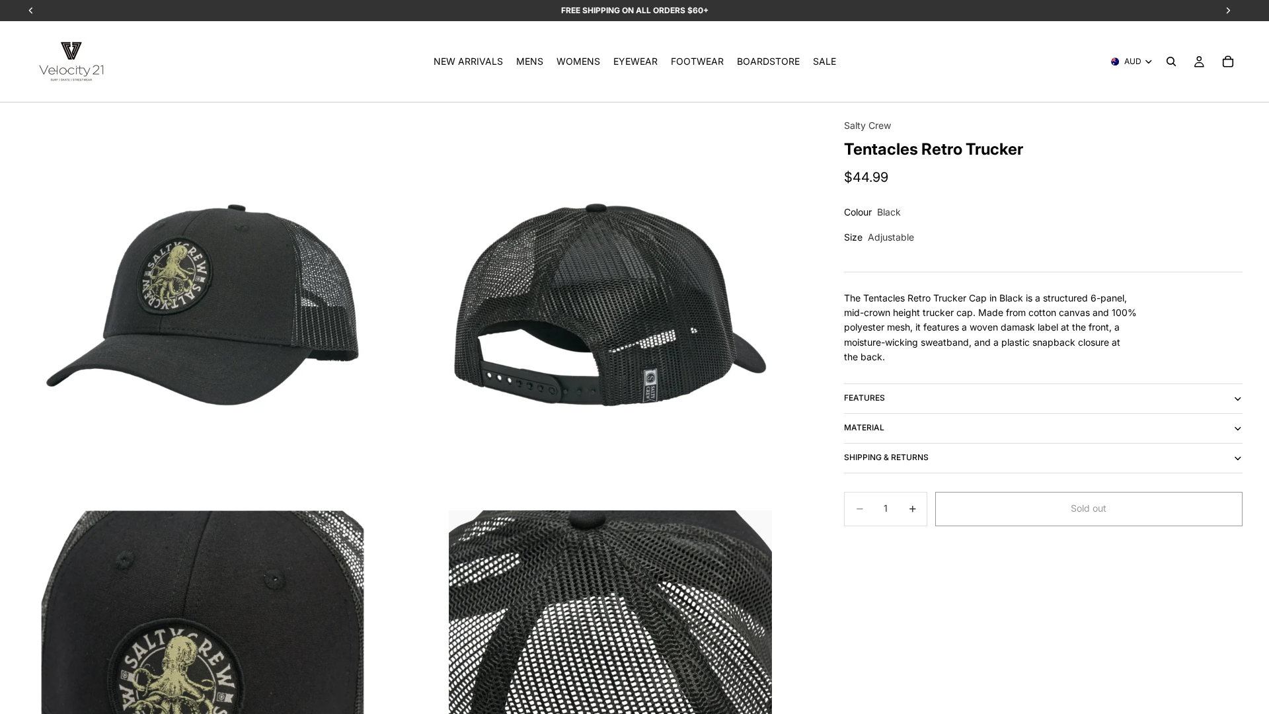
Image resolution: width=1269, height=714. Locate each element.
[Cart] (1228, 61)
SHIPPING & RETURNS (886, 457)
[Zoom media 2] (610, 305)
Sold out (1088, 508)
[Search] (1171, 61)
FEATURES (864, 398)
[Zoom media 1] (202, 305)
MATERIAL (864, 427)
